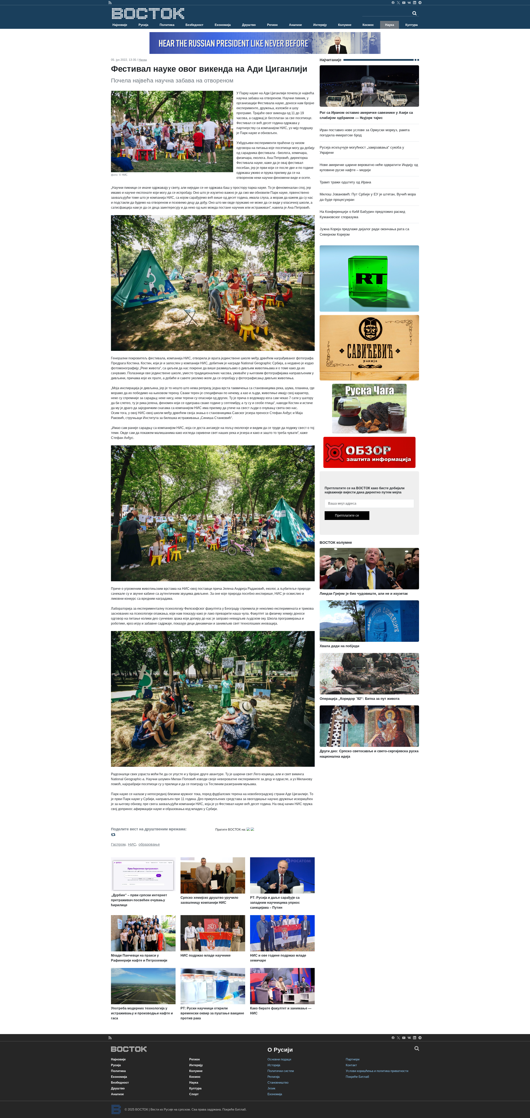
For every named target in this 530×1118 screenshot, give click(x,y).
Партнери (352, 1059)
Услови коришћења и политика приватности (377, 1071)
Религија (273, 1076)
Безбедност (194, 25)
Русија (143, 25)
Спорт (194, 1094)
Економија (223, 25)
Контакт (351, 1065)
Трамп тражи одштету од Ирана (345, 182)
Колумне (344, 25)
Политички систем (280, 1071)
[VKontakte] (409, 2)
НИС (132, 844)
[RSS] (110, 2)
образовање (149, 844)
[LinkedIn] (414, 2)
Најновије (119, 25)
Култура (411, 25)
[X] (398, 2)
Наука (389, 25)
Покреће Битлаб (357, 1076)
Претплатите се (347, 515)
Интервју (320, 25)
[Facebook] (393, 2)
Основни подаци (279, 1059)
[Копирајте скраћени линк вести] (160, 834)
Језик (271, 1088)
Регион (272, 25)
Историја (273, 1065)
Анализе (295, 25)
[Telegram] (420, 2)
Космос (368, 25)
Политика (167, 25)
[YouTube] (403, 2)
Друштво (249, 25)
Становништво (277, 1082)
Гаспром (118, 844)
